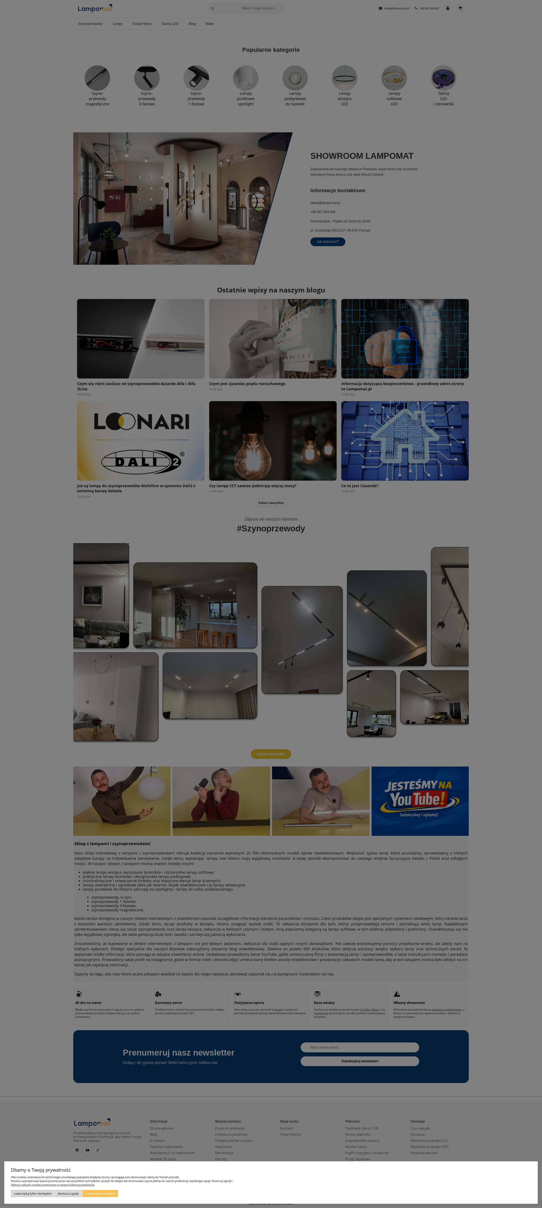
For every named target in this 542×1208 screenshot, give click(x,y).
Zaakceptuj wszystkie (100, 1193)
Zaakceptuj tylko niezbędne (32, 1193)
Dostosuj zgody (68, 1193)
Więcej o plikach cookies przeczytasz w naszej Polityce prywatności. (53, 1185)
